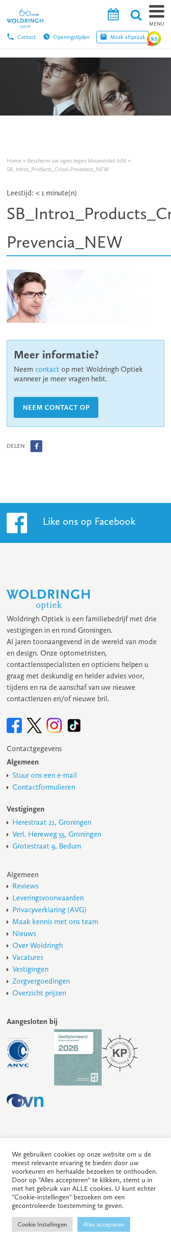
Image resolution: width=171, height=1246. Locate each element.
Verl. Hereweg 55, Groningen (56, 834)
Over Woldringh (37, 945)
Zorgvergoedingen (41, 980)
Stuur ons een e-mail (44, 775)
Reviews (25, 885)
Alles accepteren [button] (103, 1224)
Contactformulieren (43, 787)
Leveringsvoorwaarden (48, 897)
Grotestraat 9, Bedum (46, 845)
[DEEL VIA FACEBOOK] (36, 446)
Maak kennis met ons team (55, 921)
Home (14, 160)
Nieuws (24, 933)
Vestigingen (30, 969)
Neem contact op (56, 408)
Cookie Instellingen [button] (42, 1224)
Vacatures (27, 957)
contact (47, 369)
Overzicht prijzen (39, 992)
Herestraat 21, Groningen (51, 822)
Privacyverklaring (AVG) (49, 909)
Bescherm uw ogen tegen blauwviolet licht (76, 160)
